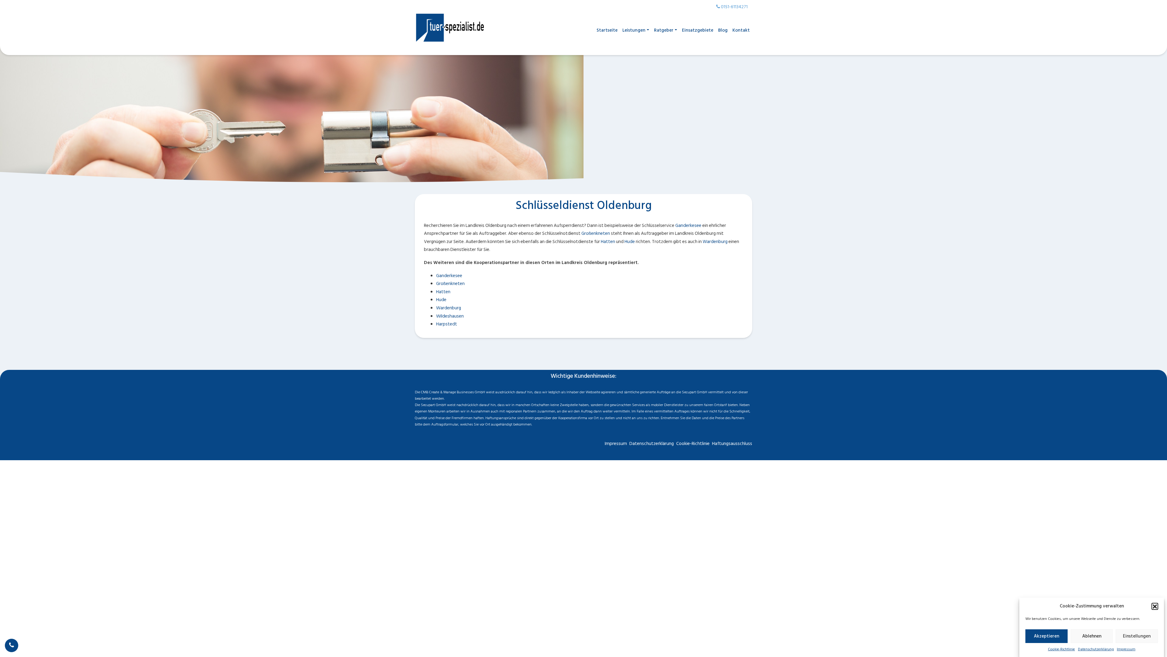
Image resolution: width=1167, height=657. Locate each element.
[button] (1155, 606)
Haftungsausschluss (732, 443)
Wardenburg (715, 241)
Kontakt (741, 30)
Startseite (607, 30)
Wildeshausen (450, 316)
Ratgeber (663, 30)
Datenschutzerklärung (1096, 649)
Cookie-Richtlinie (1061, 649)
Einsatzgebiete (697, 30)
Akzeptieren (1046, 636)
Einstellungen (1137, 636)
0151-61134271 (734, 7)
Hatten (608, 241)
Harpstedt (446, 324)
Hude (630, 241)
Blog (723, 30)
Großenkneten (595, 233)
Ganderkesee (688, 225)
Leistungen (633, 30)
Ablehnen (1091, 636)
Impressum (1126, 649)
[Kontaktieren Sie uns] (12, 645)
